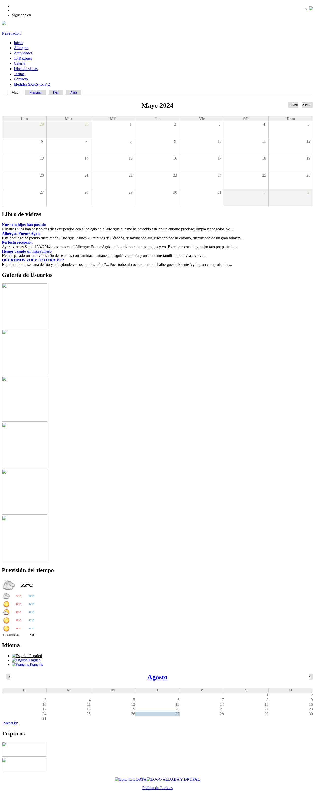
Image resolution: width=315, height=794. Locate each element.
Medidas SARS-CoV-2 (32, 84)
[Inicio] (4, 24)
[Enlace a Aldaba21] (173, 779)
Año (73, 92)
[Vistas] (24, 327)
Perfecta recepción (17, 242)
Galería (19, 63)
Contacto (21, 79)
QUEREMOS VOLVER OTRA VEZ (33, 260)
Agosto (157, 677)
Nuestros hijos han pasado (24, 225)
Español (35, 656)
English (34, 660)
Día (56, 92)
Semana (35, 92)
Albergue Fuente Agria (21, 233)
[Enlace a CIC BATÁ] (131, 779)
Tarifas (19, 74)
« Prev (294, 104)
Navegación (11, 33)
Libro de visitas (26, 69)
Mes (16, 92)
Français (36, 664)
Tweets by (10, 723)
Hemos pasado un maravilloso (27, 251)
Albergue (21, 48)
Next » (306, 104)
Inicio (18, 43)
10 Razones (23, 58)
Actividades (23, 53)
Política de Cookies (157, 788)
